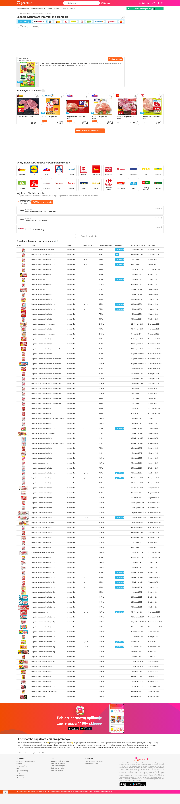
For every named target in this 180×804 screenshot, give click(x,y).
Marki (18, 768)
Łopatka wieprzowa (38, 13)
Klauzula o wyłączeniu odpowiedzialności (59, 791)
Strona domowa (23, 9)
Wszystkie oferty (25, 13)
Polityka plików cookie (105, 791)
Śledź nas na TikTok (57, 770)
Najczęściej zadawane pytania (25, 761)
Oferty (49, 9)
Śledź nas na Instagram (58, 765)
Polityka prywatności (90, 791)
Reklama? (19, 763)
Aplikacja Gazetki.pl (22, 771)
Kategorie (64, 9)
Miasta (72, 9)
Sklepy (56, 9)
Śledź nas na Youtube (57, 768)
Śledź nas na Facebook (58, 763)
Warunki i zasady (78, 791)
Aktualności (20, 778)
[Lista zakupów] (162, 3)
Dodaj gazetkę (20, 775)
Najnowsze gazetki (38, 9)
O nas (18, 773)
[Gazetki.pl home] (25, 3)
